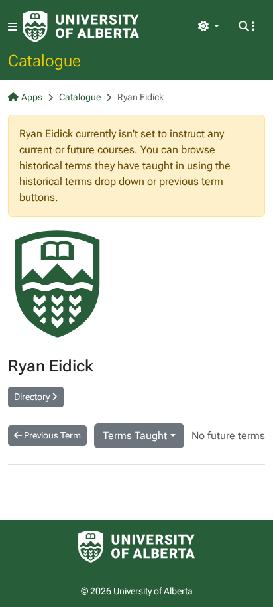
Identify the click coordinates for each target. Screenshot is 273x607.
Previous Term (51, 435)
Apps (31, 97)
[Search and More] (246, 26)
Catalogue (44, 60)
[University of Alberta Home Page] (80, 26)
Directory (33, 396)
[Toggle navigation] (12, 27)
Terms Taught (135, 435)
